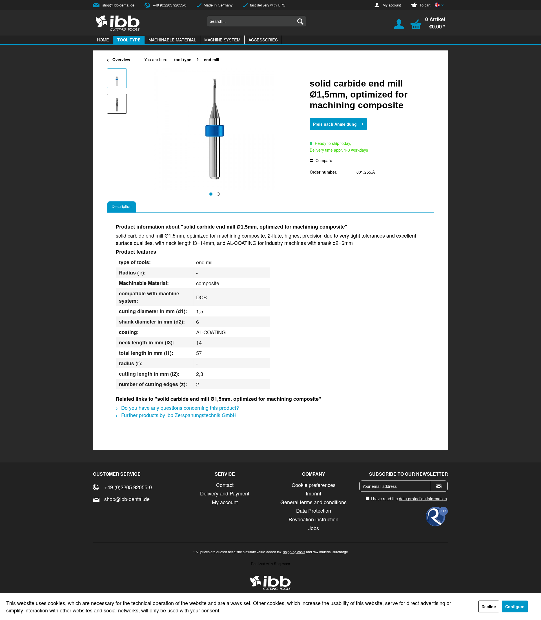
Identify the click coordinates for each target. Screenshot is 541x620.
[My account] (395, 26)
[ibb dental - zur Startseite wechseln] (270, 583)
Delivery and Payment (224, 493)
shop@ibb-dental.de (118, 5)
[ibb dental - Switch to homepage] (118, 23)
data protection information (423, 498)
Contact (225, 484)
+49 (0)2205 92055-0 (169, 5)
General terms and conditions (313, 502)
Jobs (313, 528)
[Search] (300, 21)
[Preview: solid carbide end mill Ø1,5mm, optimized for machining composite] (117, 78)
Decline (489, 606)
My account (392, 5)
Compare (323, 160)
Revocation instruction (313, 519)
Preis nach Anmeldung (335, 124)
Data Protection (313, 510)
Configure (514, 606)
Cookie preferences (314, 484)
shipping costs (294, 551)
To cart (425, 5)
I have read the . (409, 498)
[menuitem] (256, 21)
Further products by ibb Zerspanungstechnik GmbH (178, 414)
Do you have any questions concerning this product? (179, 407)
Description (122, 206)
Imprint (313, 493)
